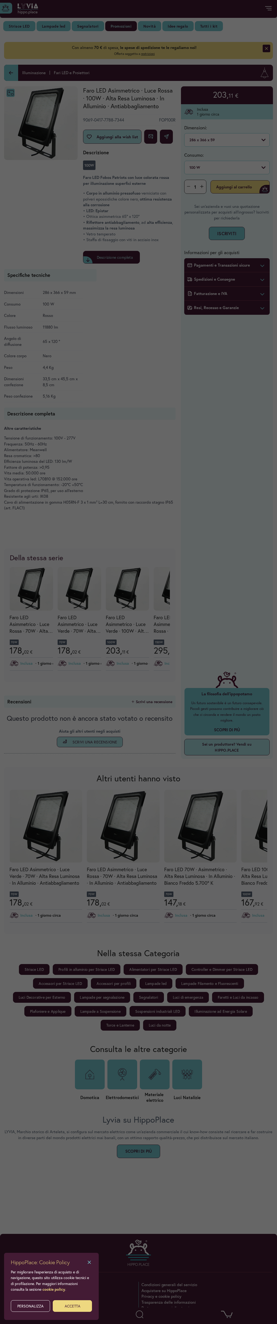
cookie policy (53, 1289)
